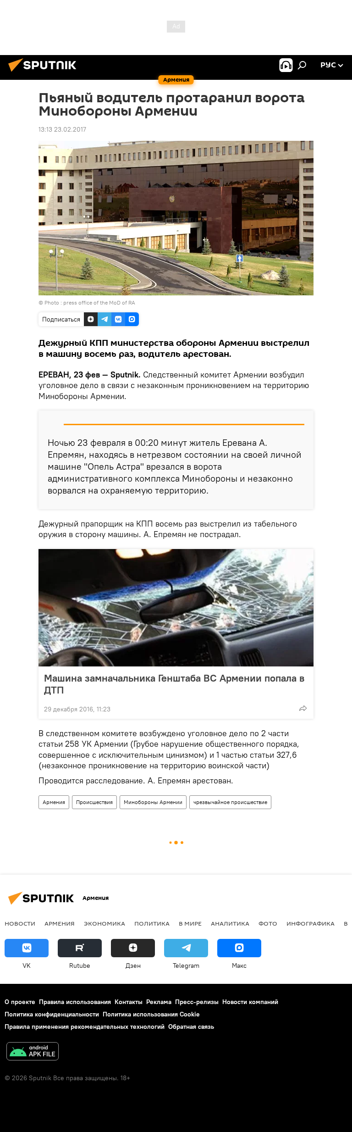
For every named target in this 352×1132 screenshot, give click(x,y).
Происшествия (94, 802)
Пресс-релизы (197, 1002)
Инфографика (310, 923)
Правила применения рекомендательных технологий (85, 1026)
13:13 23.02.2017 (62, 129)
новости (20, 923)
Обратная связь (191, 1026)
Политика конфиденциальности (52, 1014)
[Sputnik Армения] (45, 73)
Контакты (129, 1002)
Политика (152, 923)
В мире (190, 923)
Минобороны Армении (153, 802)
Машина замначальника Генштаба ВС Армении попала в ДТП (174, 684)
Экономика (104, 923)
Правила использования (75, 1002)
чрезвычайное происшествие (230, 802)
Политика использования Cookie (151, 1014)
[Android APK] (32, 1052)
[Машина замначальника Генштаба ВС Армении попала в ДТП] (176, 607)
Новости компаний (250, 1002)
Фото (267, 923)
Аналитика (230, 923)
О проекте (20, 1002)
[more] (303, 708)
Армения (54, 802)
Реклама (158, 1002)
